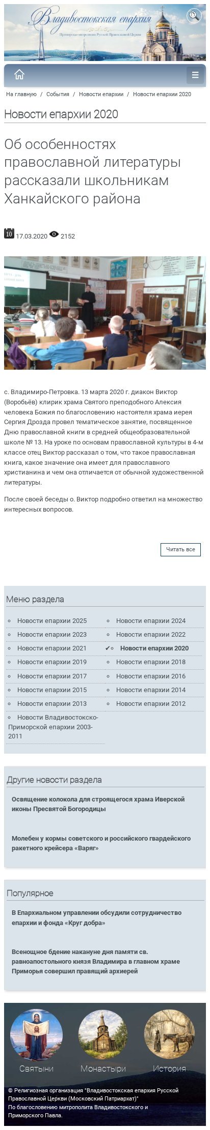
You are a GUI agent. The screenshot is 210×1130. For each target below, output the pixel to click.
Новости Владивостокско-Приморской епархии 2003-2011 (53, 726)
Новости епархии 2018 (151, 662)
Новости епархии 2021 (52, 648)
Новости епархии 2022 (151, 634)
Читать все (180, 549)
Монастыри (103, 1069)
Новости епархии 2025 (52, 621)
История (169, 1069)
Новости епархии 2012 (151, 703)
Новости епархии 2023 (52, 634)
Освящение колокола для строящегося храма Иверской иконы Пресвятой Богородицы (98, 804)
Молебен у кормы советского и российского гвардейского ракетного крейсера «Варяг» (101, 843)
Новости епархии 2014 (151, 690)
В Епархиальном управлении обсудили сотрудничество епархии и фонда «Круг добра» (96, 917)
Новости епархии (101, 94)
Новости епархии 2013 (52, 703)
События (57, 94)
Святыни (36, 1069)
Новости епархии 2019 (52, 662)
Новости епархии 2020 (162, 94)
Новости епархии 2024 (151, 621)
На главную (21, 94)
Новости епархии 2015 (52, 690)
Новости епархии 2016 (151, 676)
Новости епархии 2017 (52, 676)
